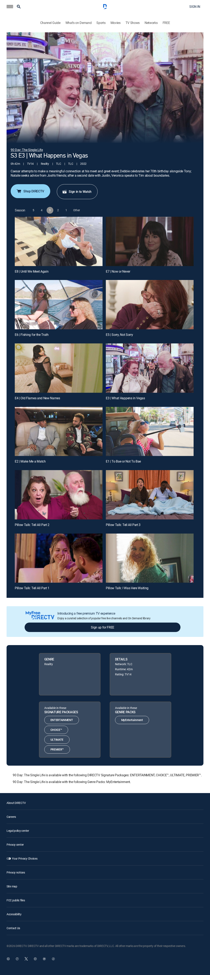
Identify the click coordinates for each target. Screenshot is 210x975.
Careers (11, 817)
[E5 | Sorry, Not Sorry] (150, 304)
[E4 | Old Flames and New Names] (59, 368)
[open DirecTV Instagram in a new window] (35, 958)
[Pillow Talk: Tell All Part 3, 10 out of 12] (150, 494)
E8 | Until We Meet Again (31, 271)
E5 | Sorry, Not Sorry (119, 334)
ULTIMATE (56, 739)
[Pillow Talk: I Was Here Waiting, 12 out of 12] (150, 558)
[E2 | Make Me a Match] (59, 431)
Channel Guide (50, 23)
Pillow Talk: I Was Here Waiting (127, 588)
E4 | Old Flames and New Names (37, 398)
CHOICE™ (56, 730)
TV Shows (133, 23)
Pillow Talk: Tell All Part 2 (32, 524)
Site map (12, 886)
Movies (116, 23)
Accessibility (14, 914)
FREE (166, 23)
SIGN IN (194, 6)
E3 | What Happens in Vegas (125, 398)
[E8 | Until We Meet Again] (59, 241)
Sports (100, 23)
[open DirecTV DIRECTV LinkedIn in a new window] (8, 958)
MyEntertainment (132, 720)
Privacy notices (16, 872)
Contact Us (13, 928)
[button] (10, 6)
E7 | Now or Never (118, 271)
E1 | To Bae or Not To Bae (123, 461)
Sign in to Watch (80, 191)
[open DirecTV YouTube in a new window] (44, 958)
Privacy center (15, 844)
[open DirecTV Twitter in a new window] (26, 958)
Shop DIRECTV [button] (33, 191)
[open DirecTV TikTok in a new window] (53, 958)
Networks (151, 23)
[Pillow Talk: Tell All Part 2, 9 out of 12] (59, 494)
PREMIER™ (57, 749)
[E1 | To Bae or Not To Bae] (150, 431)
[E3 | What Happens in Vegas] (150, 368)
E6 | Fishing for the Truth (32, 334)
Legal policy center (18, 831)
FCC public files (16, 900)
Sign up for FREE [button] (102, 627)
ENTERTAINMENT (61, 720)
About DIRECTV (16, 803)
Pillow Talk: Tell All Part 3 (123, 524)
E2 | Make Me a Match (30, 461)
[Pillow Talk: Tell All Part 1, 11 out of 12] (59, 558)
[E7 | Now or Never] (150, 241)
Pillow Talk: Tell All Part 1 (32, 588)
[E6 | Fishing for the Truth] (59, 304)
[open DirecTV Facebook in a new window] (17, 958)
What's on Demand (78, 23)
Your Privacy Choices (24, 858)
